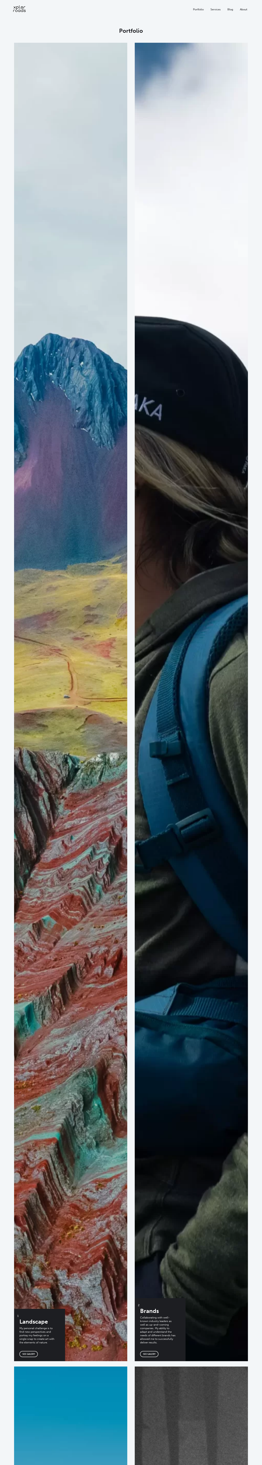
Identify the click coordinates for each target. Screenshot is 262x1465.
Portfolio (198, 9)
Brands (149, 1311)
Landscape (33, 1321)
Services (215, 9)
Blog (230, 9)
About (243, 9)
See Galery (28, 1354)
